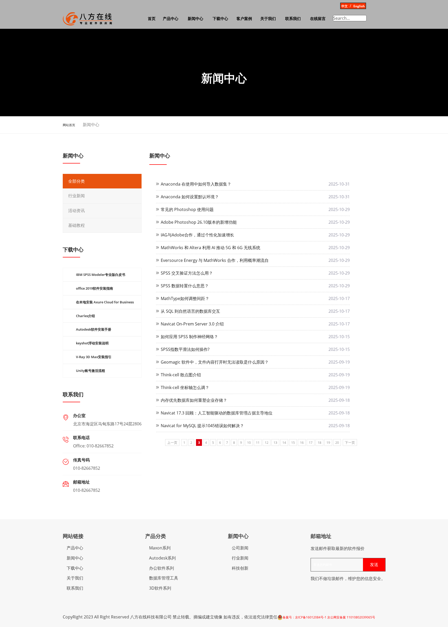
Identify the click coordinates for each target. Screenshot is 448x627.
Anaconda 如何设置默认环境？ (190, 197)
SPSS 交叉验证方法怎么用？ (187, 273)
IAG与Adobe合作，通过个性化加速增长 (197, 235)
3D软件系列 (160, 588)
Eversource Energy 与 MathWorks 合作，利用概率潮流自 (215, 260)
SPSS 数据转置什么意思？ (185, 286)
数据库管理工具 (163, 578)
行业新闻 (76, 195)
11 (258, 442)
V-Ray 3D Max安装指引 (93, 357)
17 (310, 442)
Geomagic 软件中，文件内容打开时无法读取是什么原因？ (215, 362)
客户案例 (244, 18)
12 (266, 442)
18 (319, 442)
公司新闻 (240, 548)
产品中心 (170, 18)
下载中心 (220, 18)
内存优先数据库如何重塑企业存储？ (194, 400)
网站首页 (69, 125)
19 (328, 442)
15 (293, 442)
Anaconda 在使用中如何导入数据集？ (196, 184)
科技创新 (240, 568)
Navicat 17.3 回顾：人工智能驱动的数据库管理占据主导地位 (216, 413)
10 (249, 442)
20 (337, 442)
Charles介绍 (85, 316)
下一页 (350, 442)
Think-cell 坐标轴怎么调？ (185, 387)
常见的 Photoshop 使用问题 (187, 209)
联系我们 (293, 18)
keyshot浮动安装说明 (92, 343)
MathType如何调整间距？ (185, 298)
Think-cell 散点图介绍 (181, 375)
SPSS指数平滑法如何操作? (185, 349)
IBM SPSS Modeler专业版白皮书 (100, 274)
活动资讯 (76, 210)
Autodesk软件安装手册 (93, 329)
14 (284, 442)
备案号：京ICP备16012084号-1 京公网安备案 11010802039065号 (329, 617)
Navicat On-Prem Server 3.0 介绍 (192, 324)
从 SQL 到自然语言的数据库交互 (190, 311)
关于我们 (268, 18)
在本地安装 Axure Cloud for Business (105, 302)
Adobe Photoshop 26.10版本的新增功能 (199, 222)
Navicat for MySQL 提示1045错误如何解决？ (202, 425)
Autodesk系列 (162, 558)
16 (302, 442)
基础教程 (76, 225)
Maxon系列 (160, 548)
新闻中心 (195, 18)
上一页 (172, 442)
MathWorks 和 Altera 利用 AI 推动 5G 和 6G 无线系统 (210, 247)
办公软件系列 (161, 568)
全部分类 (76, 181)
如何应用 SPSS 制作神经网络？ (189, 336)
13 (275, 442)
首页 (152, 18)
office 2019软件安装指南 (94, 288)
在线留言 (318, 18)
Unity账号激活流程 (90, 370)
